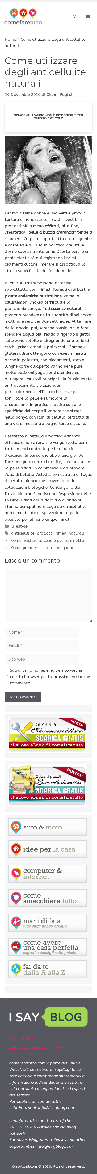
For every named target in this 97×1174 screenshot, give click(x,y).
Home (10, 39)
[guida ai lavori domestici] (47, 805)
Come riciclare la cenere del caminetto (47, 540)
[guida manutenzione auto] (47, 751)
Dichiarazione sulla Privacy (35, 1047)
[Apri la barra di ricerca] (74, 17)
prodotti (45, 533)
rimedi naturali (70, 533)
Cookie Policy (21, 1038)
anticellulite (22, 533)
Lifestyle (19, 526)
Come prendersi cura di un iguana (43, 547)
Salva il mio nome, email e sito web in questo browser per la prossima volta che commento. (50, 676)
